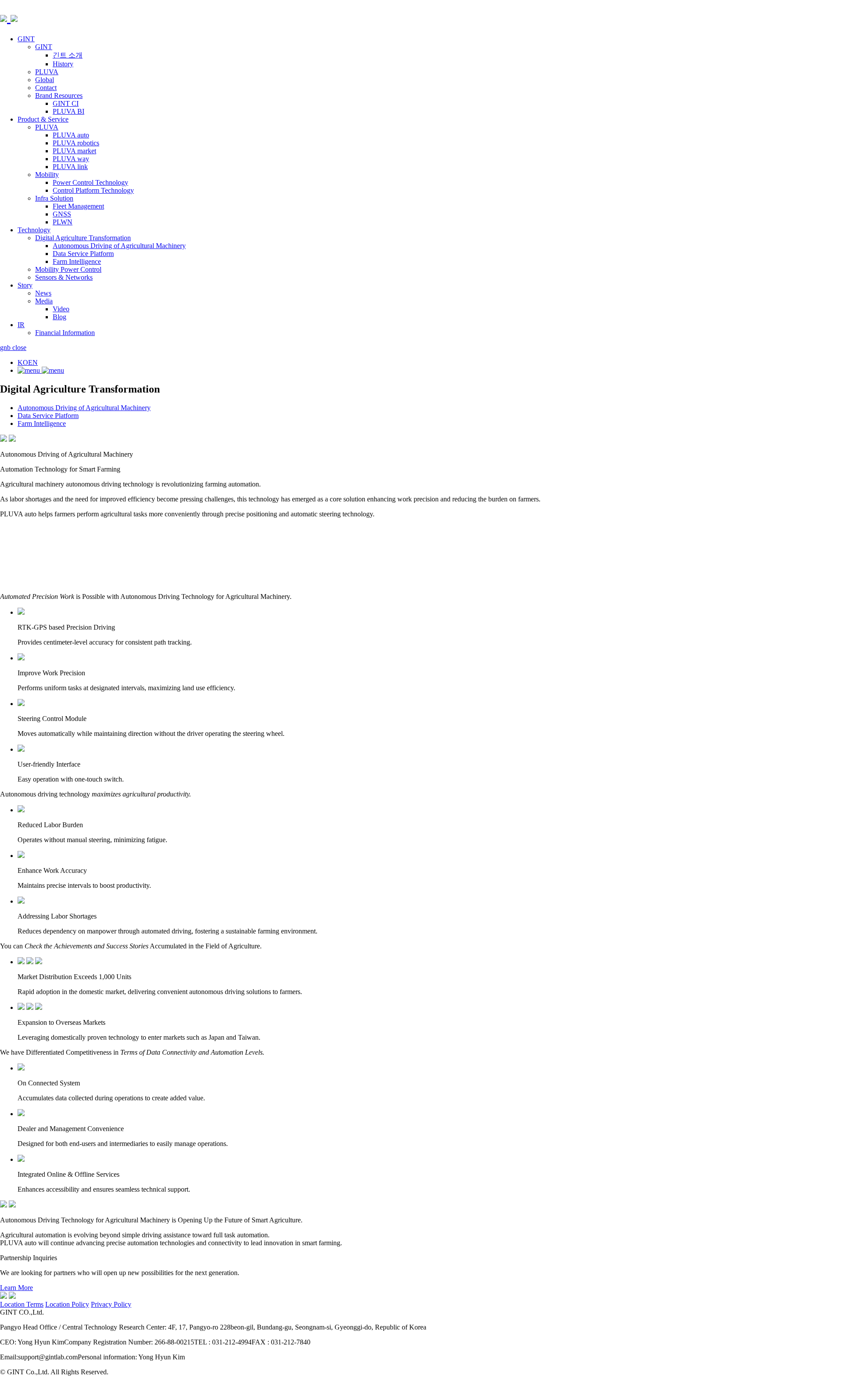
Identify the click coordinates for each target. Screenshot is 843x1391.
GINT (26, 39)
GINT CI (66, 103)
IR (21, 324)
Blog (59, 317)
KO (23, 362)
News (43, 293)
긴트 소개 (68, 55)
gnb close (13, 347)
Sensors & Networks (64, 277)
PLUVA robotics (76, 143)
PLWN (62, 222)
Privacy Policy (111, 1304)
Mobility (47, 174)
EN (33, 362)
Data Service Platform (83, 253)
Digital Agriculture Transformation (83, 237)
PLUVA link (70, 166)
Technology (34, 230)
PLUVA (46, 72)
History (63, 64)
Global (44, 79)
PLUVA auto (71, 135)
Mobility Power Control (68, 269)
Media (44, 301)
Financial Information (65, 332)
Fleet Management (78, 206)
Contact (46, 87)
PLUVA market (74, 151)
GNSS (62, 214)
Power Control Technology (90, 182)
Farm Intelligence (77, 261)
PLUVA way (71, 158)
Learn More (16, 1287)
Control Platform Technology (93, 190)
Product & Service (43, 119)
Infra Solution (54, 198)
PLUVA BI (68, 111)
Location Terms (21, 1304)
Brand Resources (59, 95)
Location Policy (67, 1304)
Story (25, 285)
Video (61, 309)
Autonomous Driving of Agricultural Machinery (119, 245)
